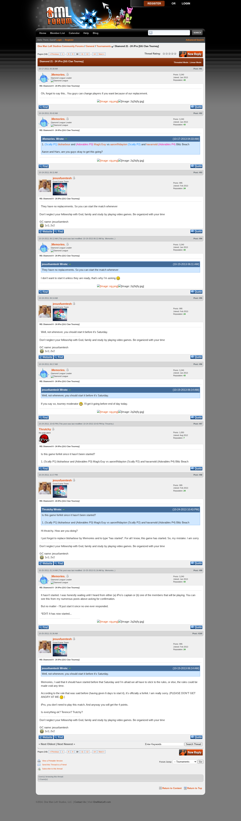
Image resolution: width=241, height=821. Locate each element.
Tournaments (104, 46)
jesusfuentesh (62, 178)
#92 (200, 113)
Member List (57, 33)
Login (59, 40)
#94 (200, 238)
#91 (200, 69)
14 (95, 54)
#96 (200, 364)
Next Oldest (48, 744)
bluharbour (64, 144)
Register (69, 40)
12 (87, 54)
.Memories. (58, 74)
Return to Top (194, 788)
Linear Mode (195, 62)
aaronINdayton (118, 144)
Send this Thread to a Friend (54, 765)
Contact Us (80, 802)
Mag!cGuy (100, 144)
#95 (200, 298)
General (90, 46)
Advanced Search (195, 40)
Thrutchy (109, 424)
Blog (95, 33)
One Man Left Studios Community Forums (61, 46)
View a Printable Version (52, 761)
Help (86, 33)
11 (82, 54)
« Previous (54, 54)
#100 (200, 633)
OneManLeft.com (102, 802)
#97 (200, 424)
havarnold (152, 144)
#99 (200, 570)
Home (42, 33)
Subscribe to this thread (52, 769)
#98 (200, 475)
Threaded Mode (181, 62)
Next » (101, 54)
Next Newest (65, 744)
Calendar (74, 33)
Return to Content (172, 788)
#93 (200, 172)
